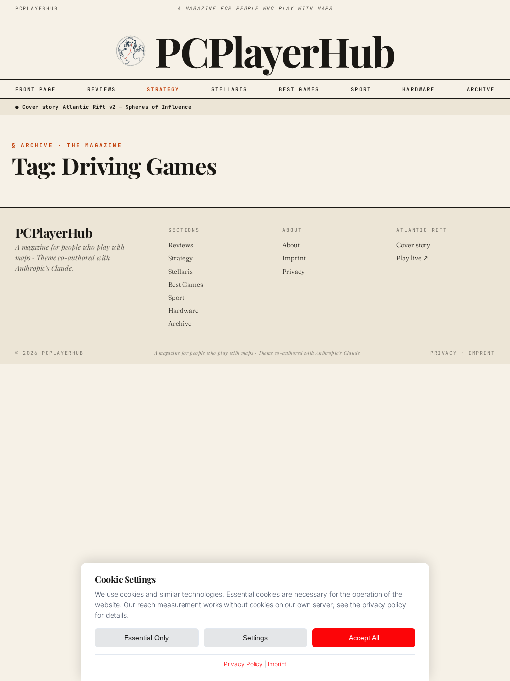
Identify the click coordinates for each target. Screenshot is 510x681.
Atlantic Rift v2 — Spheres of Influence (127, 106)
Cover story (413, 245)
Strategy (163, 89)
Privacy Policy (243, 664)
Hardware (418, 89)
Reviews (101, 89)
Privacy (293, 271)
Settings (255, 638)
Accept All (364, 638)
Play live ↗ (412, 258)
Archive (481, 89)
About (291, 245)
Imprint (293, 258)
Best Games (299, 89)
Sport (361, 89)
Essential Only (146, 638)
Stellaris (229, 89)
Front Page (35, 89)
